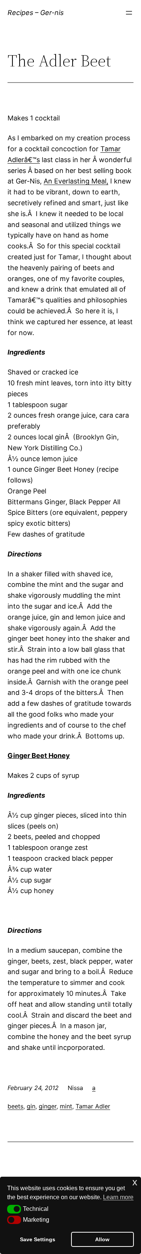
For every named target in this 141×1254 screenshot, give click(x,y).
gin (31, 1106)
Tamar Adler (93, 1106)
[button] (14, 1209)
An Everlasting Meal (75, 181)
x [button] (134, 1182)
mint (66, 1106)
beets (15, 1106)
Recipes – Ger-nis (36, 13)
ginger (47, 1106)
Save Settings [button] (37, 1239)
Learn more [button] (118, 1197)
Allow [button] (102, 1239)
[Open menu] (128, 12)
